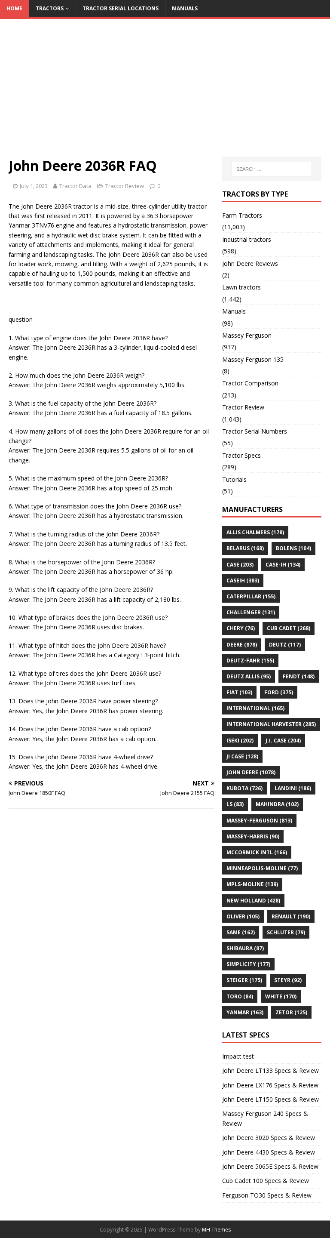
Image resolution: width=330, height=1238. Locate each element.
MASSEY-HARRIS (252, 836)
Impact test (238, 1056)
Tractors (50, 8)
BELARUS (245, 548)
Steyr (288, 980)
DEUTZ (285, 644)
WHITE (280, 996)
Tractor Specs (241, 455)
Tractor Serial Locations (120, 8)
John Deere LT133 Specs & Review (270, 1070)
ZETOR (291, 1012)
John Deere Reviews (250, 263)
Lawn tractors (241, 287)
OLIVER (243, 916)
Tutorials (234, 479)
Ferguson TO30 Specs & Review (267, 1195)
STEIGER (244, 980)
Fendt (299, 676)
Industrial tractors (246, 239)
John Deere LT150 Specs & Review (270, 1099)
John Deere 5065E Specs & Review (270, 1166)
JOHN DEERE (250, 772)
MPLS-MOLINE (252, 884)
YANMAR (244, 1012)
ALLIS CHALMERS (255, 532)
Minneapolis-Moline (262, 868)
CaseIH (242, 580)
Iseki (240, 740)
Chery (240, 628)
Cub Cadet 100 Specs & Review (265, 1180)
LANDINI (293, 788)
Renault (291, 916)
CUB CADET (288, 628)
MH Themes (216, 1229)
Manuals (185, 8)
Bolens (293, 548)
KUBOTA (244, 788)
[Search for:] (271, 169)
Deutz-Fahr (250, 660)
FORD (278, 692)
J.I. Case (283, 740)
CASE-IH (283, 564)
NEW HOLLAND (253, 900)
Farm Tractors (242, 215)
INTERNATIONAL (255, 708)
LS (235, 804)
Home (14, 8)
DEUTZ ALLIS (248, 676)
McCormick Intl (256, 852)
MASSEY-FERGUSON (259, 820)
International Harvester (271, 724)
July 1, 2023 (34, 186)
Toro (239, 996)
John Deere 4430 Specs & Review (268, 1152)
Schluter (286, 932)
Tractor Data (75, 186)
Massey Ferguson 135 (253, 359)
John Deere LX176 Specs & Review (270, 1085)
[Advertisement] (165, 92)
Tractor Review (124, 186)
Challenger (250, 612)
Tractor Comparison (250, 383)
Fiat (239, 692)
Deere (241, 644)
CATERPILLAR (250, 596)
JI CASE (242, 756)
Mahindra (277, 804)
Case (240, 564)
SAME (240, 932)
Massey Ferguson (247, 335)
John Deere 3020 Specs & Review (268, 1137)
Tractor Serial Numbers (254, 431)
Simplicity (248, 964)
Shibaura (245, 948)
